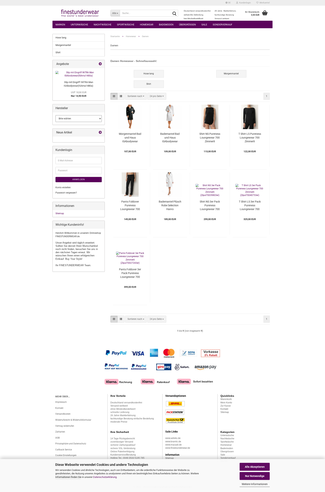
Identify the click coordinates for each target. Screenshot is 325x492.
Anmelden (78, 179)
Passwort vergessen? (66, 192)
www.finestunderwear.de (177, 448)
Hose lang (60, 37)
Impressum (61, 402)
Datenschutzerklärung (105, 477)
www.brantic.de (173, 441)
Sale (204, 24)
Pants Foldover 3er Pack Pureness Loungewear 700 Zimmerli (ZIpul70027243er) (130, 273)
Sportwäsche (125, 24)
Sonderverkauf (222, 24)
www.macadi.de (173, 444)
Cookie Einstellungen (66, 455)
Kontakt (59, 408)
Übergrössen (187, 24)
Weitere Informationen (255, 484)
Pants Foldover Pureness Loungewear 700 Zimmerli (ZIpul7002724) (130, 205)
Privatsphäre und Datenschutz (70, 443)
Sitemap (59, 213)
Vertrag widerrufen (64, 426)
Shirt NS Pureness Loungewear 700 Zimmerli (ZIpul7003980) (209, 137)
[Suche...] (174, 13)
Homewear (146, 24)
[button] (228, 3)
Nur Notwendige (254, 476)
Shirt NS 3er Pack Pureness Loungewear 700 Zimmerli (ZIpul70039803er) (210, 205)
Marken (60, 24)
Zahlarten (60, 431)
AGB (57, 437)
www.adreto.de (172, 438)
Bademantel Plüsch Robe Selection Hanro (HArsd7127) (170, 205)
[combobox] (136, 96)
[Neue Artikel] (100, 132)
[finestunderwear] (80, 13)
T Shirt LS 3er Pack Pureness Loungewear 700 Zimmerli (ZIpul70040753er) (250, 205)
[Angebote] (100, 64)
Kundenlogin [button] (244, 3)
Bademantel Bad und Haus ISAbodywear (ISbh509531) (170, 137)
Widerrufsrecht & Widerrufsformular (73, 420)
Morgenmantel (63, 45)
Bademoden (166, 24)
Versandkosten (63, 414)
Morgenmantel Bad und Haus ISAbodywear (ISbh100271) (130, 137)
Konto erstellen (63, 187)
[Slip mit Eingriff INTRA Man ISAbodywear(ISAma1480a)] (78, 74)
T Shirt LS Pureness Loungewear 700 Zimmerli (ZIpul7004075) (249, 137)
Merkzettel (264, 3)
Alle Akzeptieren (255, 466)
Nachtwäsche (102, 24)
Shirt (57, 52)
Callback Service (63, 449)
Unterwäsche (79, 24)
